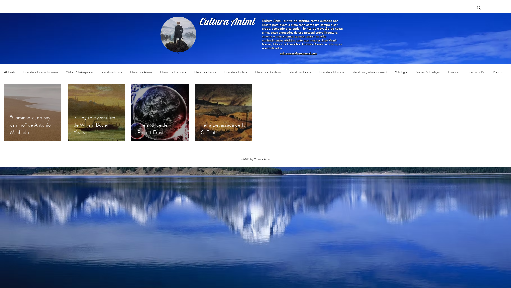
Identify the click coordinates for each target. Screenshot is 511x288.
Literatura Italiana (300, 72)
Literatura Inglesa (235, 72)
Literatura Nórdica (331, 72)
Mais (495, 72)
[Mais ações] (54, 92)
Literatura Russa (111, 72)
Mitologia (401, 72)
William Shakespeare (79, 72)
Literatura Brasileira (268, 72)
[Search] (479, 7)
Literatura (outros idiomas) (369, 72)
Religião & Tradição (427, 72)
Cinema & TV (475, 72)
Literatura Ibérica (205, 72)
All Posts (9, 72)
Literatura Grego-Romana (40, 72)
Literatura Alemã (141, 72)
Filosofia (453, 72)
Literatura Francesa (173, 72)
